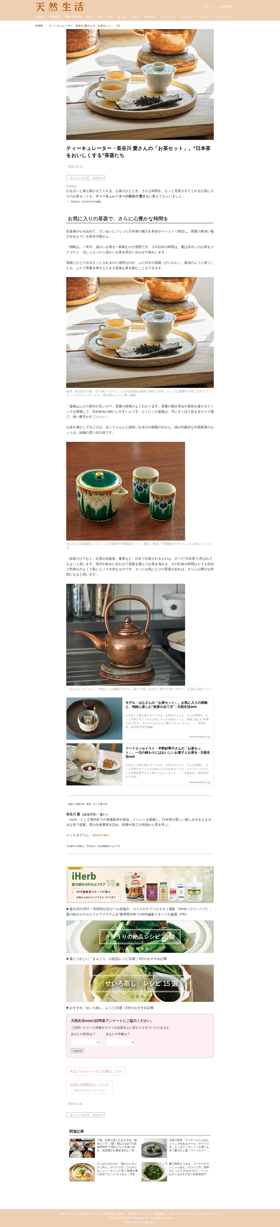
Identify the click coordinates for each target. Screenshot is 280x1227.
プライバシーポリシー (183, 1213)
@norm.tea (100, 835)
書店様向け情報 (113, 1213)
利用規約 (159, 1213)
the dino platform (145, 1222)
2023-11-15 (75, 166)
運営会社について (138, 1213)
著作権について (90, 1213)
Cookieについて (210, 1213)
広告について (68, 1213)
